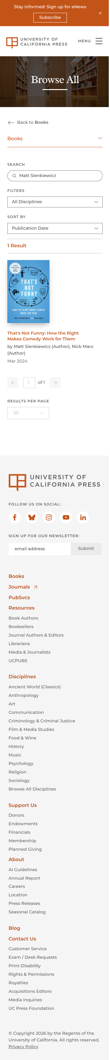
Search (16, 164)
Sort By (16, 217)
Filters (15, 191)
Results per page (28, 401)
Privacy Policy (23, 1046)
